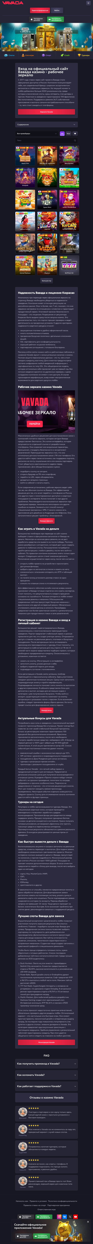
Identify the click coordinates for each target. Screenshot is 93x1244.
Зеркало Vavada (46, 112)
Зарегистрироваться (40, 10)
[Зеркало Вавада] (46, 411)
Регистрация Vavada (46, 1042)
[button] (2, 37)
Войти (56, 10)
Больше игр (46, 281)
